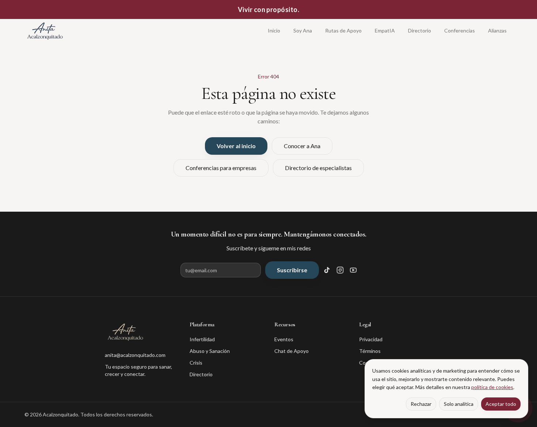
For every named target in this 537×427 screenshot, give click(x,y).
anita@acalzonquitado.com (135, 355)
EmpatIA (385, 30)
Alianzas (497, 30)
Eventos (283, 339)
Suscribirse (292, 269)
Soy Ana (302, 30)
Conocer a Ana (302, 145)
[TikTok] (327, 270)
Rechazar (421, 404)
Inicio (274, 30)
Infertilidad (202, 339)
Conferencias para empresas (221, 167)
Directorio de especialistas (318, 167)
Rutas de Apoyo (343, 30)
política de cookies (492, 387)
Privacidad (370, 339)
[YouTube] (353, 270)
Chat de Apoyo (291, 351)
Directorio (419, 30)
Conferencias (459, 30)
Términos (370, 351)
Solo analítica (458, 404)
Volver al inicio (236, 145)
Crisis (196, 362)
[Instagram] (340, 270)
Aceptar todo (500, 404)
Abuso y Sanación (210, 351)
